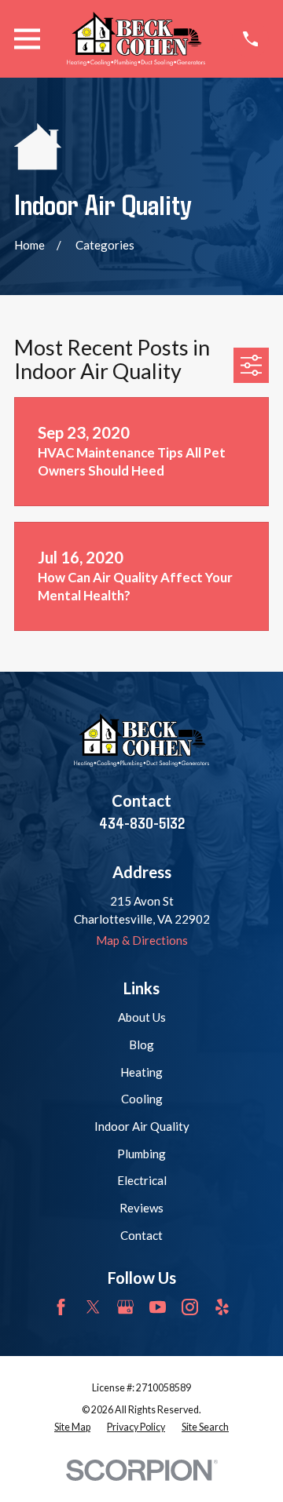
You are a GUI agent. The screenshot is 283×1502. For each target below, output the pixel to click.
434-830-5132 (142, 822)
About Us (142, 1017)
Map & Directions (142, 940)
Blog (141, 1044)
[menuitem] (72, 1427)
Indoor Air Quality (141, 1126)
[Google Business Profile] (125, 1307)
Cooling (142, 1099)
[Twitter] (93, 1307)
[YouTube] (157, 1307)
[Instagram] (190, 1307)
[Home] (136, 39)
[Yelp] (222, 1307)
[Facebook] (61, 1307)
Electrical (142, 1180)
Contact (141, 1235)
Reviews (141, 1208)
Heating (141, 1072)
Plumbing (141, 1154)
